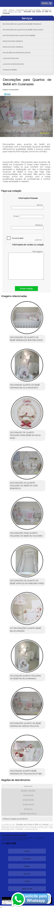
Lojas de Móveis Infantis (13, 64)
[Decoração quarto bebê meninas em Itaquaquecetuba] (27, 750)
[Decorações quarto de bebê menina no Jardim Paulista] (27, 702)
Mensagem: (37, 251)
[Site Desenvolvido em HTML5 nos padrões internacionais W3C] (7, 903)
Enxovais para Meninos (13, 47)
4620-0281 (10, 843)
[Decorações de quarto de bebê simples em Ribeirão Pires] (27, 560)
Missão (27, 866)
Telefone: (39, 225)
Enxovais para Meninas (13, 41)
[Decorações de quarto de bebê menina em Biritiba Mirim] (27, 316)
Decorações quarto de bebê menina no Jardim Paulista (25, 724)
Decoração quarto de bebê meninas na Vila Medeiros (25, 386)
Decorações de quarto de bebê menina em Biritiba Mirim (26, 338)
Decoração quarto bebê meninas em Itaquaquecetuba (26, 772)
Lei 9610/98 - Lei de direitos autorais (26, 829)
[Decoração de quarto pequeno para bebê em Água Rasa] (27, 411)
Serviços (27, 18)
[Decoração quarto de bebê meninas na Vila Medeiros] (27, 364)
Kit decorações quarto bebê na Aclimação (25, 629)
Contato (27, 881)
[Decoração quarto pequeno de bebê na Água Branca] (27, 655)
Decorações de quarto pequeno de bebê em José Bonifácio (24, 486)
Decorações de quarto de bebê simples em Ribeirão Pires (27, 582)
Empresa (27, 859)
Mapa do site (27, 889)
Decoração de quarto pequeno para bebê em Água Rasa (25, 435)
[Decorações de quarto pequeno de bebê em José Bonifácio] (27, 462)
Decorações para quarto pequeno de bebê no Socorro (26, 534)
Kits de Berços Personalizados (17, 53)
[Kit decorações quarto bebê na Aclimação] (27, 607)
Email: (16, 216)
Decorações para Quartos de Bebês (19, 35)
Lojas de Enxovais (11, 58)
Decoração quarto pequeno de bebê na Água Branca (25, 677)
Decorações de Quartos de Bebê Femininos (22, 24)
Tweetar (7, 94)
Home (27, 851)
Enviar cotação (26, 288)
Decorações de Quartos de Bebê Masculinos (23, 30)
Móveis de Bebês (10, 70)
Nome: (40, 205)
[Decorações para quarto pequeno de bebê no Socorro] (27, 512)
